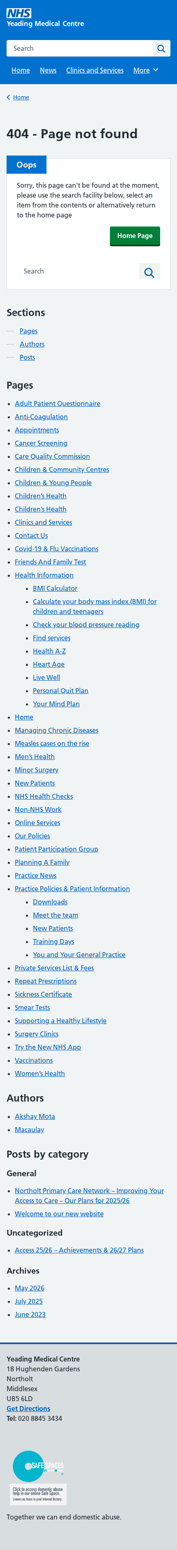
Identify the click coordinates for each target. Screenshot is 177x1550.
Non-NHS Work (38, 809)
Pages (28, 331)
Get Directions (28, 1408)
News (48, 70)
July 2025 (29, 1301)
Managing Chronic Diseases (56, 730)
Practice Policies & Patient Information (72, 889)
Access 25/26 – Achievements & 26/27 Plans (79, 1250)
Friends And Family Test (50, 562)
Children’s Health (41, 496)
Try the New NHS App (48, 1047)
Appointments (37, 430)
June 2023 (30, 1314)
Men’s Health (35, 757)
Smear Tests (32, 1007)
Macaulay (29, 1129)
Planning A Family (42, 862)
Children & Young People (53, 483)
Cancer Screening (41, 443)
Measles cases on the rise (52, 743)
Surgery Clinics (36, 1034)
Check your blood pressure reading (86, 624)
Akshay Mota (35, 1116)
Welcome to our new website (59, 1214)
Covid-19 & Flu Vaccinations (56, 549)
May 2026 (29, 1288)
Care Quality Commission (52, 456)
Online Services (37, 823)
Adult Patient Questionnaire (57, 403)
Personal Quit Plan (60, 691)
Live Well (46, 677)
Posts (27, 357)
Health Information (44, 575)
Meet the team (55, 915)
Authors (32, 344)
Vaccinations (34, 1060)
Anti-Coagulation (41, 417)
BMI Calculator (55, 588)
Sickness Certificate (43, 994)
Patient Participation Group (56, 849)
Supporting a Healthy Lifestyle (61, 1021)
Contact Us (31, 535)
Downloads (50, 902)
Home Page (135, 235)
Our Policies (32, 836)
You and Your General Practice (79, 955)
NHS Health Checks (44, 796)
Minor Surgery (36, 770)
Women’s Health (40, 1073)
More (144, 70)
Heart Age (49, 664)
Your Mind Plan (56, 704)
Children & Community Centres (62, 469)
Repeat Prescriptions (46, 981)
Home (21, 70)
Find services (51, 638)
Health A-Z (49, 651)
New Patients (35, 783)
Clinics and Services (94, 70)
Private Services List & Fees (54, 968)
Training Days (53, 941)
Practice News (35, 875)
